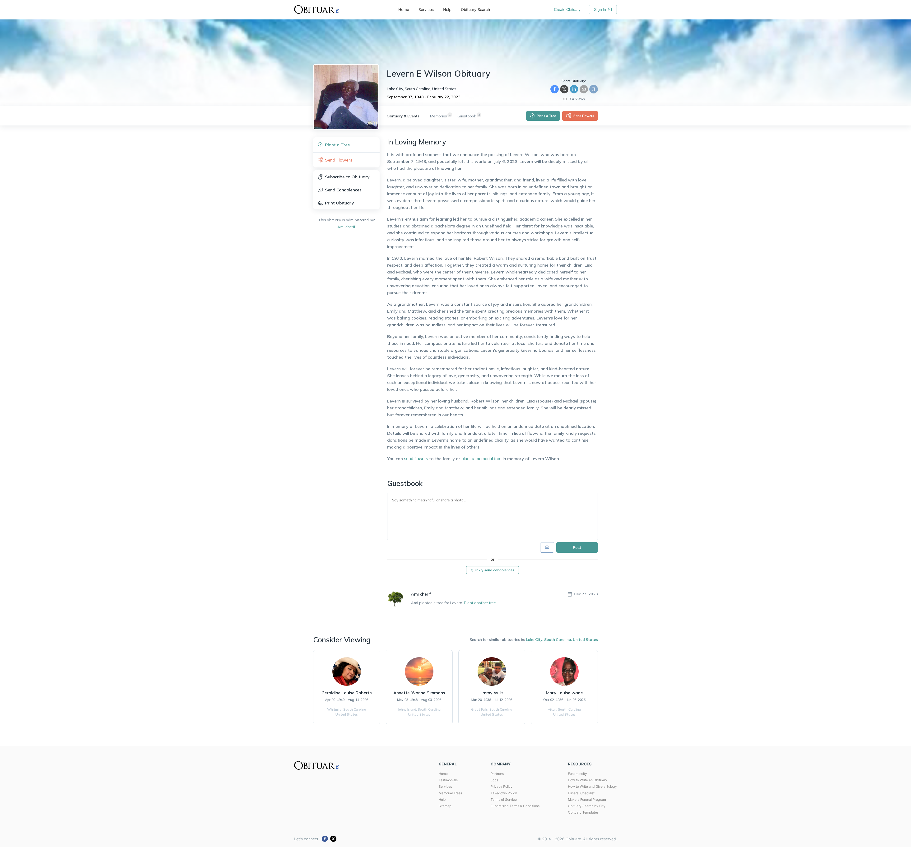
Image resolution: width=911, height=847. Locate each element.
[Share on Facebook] (554, 89)
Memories (438, 116)
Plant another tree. (480, 602)
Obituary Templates (583, 812)
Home (443, 774)
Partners (497, 774)
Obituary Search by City (586, 806)
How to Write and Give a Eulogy (592, 786)
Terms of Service (504, 799)
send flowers (416, 458)
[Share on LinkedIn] (574, 89)
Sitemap (445, 806)
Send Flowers (583, 116)
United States (585, 639)
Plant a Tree (546, 116)
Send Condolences (343, 190)
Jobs (494, 780)
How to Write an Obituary (587, 780)
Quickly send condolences (492, 570)
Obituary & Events (403, 116)
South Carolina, (558, 639)
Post (577, 547)
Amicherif (346, 226)
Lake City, (534, 639)
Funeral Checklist (581, 793)
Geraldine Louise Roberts (346, 692)
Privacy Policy (501, 786)
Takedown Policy (504, 793)
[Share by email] (584, 89)
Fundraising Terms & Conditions (515, 806)
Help (442, 799)
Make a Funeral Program (587, 799)
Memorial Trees (450, 793)
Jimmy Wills (491, 692)
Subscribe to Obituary (347, 177)
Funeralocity (577, 774)
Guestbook (466, 116)
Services (445, 786)
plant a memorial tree (481, 458)
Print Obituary (339, 203)
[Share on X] (564, 89)
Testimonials (448, 780)
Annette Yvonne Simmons (419, 692)
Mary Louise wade (564, 692)
